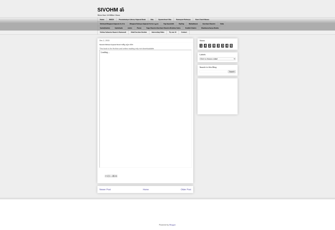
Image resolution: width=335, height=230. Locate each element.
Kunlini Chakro (190, 28)
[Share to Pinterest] (116, 176)
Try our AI (172, 32)
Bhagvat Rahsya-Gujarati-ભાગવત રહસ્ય (144, 24)
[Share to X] (111, 176)
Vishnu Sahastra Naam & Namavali (113, 32)
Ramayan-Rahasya (183, 19)
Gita (151, 19)
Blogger (172, 225)
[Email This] (106, 176)
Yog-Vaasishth (168, 24)
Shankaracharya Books (210, 28)
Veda (222, 24)
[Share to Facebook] (113, 176)
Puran (139, 28)
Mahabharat (193, 24)
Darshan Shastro (209, 24)
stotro (130, 28)
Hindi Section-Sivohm (139, 32)
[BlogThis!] (108, 176)
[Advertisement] (219, 95)
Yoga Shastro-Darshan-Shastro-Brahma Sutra (163, 28)
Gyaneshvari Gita (164, 19)
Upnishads (119, 28)
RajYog (181, 24)
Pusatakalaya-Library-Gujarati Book (132, 19)
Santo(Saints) (105, 28)
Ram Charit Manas (202, 19)
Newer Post (105, 189)
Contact (184, 32)
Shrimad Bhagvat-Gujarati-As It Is (112, 24)
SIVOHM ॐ (110, 10)
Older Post (186, 189)
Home (102, 19)
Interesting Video (158, 32)
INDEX (111, 19)
